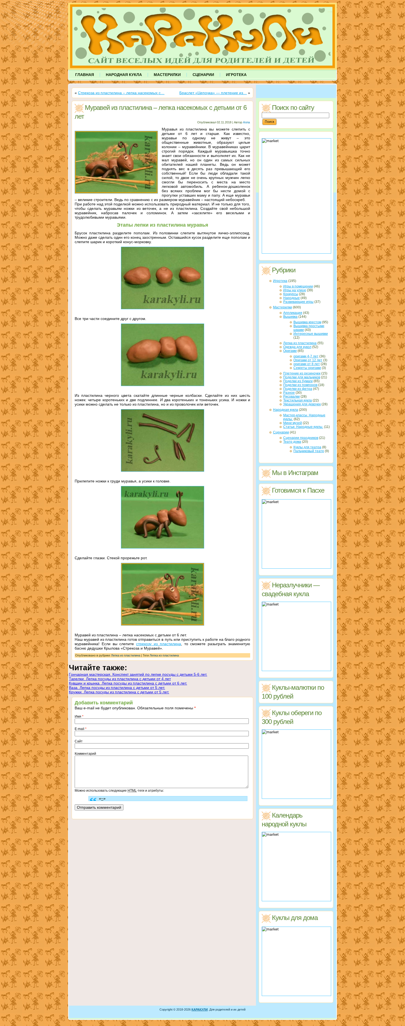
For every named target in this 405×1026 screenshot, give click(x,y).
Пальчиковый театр (308, 451)
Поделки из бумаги (298, 381)
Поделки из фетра (297, 389)
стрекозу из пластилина (158, 644)
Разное (289, 393)
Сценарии (281, 432)
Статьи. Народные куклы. (303, 427)
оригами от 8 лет (306, 364)
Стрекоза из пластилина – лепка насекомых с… (121, 93)
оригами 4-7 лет (305, 356)
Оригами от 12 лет (307, 360)
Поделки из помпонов (300, 385)
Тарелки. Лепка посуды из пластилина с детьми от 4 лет (120, 679)
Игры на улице (294, 290)
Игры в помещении (298, 286)
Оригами (290, 351)
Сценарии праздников (300, 438)
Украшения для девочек (302, 404)
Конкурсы (290, 294)
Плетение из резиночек (301, 373)
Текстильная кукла (297, 400)
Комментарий (85, 754)
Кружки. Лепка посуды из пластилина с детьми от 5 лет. (119, 692)
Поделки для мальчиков (301, 377)
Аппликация (292, 313)
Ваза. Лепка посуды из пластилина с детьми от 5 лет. (117, 687)
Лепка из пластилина (125, 655)
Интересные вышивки (310, 334)
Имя (79, 716)
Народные (291, 298)
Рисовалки (291, 396)
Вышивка (290, 317)
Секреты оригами (307, 368)
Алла (246, 122)
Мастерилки (282, 307)
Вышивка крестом (307, 322)
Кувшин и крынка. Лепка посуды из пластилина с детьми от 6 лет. (128, 683)
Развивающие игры (298, 302)
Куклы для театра (307, 447)
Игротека (280, 281)
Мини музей (292, 423)
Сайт (79, 741)
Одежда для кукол (297, 347)
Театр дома (292, 442)
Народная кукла (285, 410)
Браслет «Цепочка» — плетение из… (213, 93)
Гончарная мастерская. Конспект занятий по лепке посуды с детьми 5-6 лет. (138, 674)
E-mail (81, 729)
